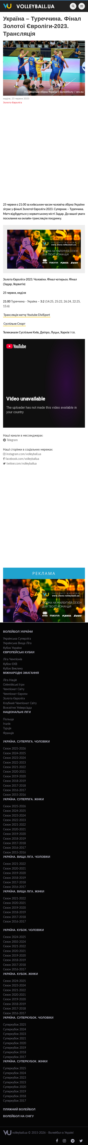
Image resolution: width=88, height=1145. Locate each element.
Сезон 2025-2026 (14, 748)
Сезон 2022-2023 (14, 762)
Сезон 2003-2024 (14, 941)
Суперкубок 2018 (14, 1052)
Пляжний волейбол (19, 1109)
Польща (8, 719)
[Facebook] (57, 1141)
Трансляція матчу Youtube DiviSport (26, 315)
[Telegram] (73, 1141)
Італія (6, 724)
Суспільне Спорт (14, 323)
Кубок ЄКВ (10, 664)
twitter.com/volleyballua (21, 463)
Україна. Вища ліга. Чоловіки (26, 856)
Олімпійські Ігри (13, 684)
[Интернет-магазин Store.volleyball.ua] (44, 249)
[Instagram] (64, 1141)
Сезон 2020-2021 (14, 771)
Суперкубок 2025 (14, 1024)
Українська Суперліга (17, 638)
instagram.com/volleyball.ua (23, 454)
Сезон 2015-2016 (14, 794)
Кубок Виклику (13, 668)
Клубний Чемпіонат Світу (20, 703)
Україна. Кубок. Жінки (20, 974)
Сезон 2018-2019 (14, 781)
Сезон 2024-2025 (14, 753)
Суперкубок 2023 (14, 1034)
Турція (7, 728)
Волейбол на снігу (18, 1116)
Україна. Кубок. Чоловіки (23, 930)
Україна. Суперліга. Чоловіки (26, 741)
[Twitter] (81, 1141)
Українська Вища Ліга (17, 643)
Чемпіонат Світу (13, 689)
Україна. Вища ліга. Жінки (23, 891)
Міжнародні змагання (21, 672)
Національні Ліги (17, 712)
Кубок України (12, 648)
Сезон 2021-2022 (14, 767)
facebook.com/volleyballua (22, 459)
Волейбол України (18, 631)
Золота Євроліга (12, 102)
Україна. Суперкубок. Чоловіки (28, 1017)
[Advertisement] (44, 154)
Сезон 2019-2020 (14, 776)
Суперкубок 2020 (14, 1043)
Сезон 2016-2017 (14, 790)
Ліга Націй (10, 680)
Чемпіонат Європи (15, 694)
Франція (8, 733)
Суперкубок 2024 (14, 1029)
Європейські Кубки (18, 652)
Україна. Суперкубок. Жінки (25, 1061)
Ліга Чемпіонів (12, 659)
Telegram (12, 440)
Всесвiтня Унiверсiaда (17, 707)
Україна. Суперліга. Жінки (23, 799)
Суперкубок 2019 (14, 1047)
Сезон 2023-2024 (14, 758)
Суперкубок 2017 (14, 1057)
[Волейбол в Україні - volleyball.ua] (28, 6)
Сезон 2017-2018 (14, 785)
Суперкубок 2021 (14, 1038)
